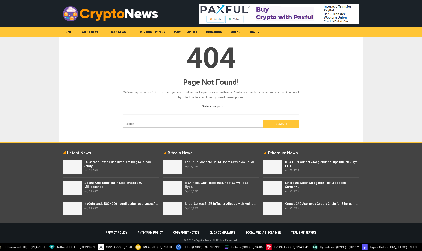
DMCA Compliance (222, 232)
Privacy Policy (116, 232)
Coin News (118, 32)
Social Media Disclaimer (263, 232)
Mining (236, 32)
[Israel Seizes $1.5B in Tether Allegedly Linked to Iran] (172, 209)
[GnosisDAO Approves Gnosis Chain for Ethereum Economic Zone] (272, 209)
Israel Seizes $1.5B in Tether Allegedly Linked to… (220, 203)
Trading (255, 32)
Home (68, 32)
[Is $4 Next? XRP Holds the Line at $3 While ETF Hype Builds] (172, 188)
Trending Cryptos (151, 32)
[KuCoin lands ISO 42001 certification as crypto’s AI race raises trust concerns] (72, 209)
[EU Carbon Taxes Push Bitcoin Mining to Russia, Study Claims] (72, 167)
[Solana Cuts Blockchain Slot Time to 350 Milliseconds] (72, 188)
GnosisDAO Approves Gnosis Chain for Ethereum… (321, 203)
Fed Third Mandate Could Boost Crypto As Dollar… (220, 162)
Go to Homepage (212, 106)
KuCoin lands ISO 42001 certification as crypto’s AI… (121, 203)
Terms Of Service (303, 232)
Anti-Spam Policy (150, 232)
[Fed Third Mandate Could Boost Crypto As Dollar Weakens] (172, 167)
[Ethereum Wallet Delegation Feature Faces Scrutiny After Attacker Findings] (272, 188)
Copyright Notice (186, 232)
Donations (214, 32)
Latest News (89, 32)
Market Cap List (185, 32)
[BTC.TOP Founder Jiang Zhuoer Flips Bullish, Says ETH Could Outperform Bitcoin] (272, 167)
